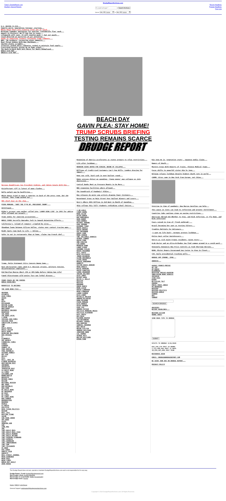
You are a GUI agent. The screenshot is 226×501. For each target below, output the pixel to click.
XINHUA (154, 294)
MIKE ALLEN (81, 214)
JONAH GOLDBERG (83, 256)
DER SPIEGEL (7, 335)
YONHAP (154, 297)
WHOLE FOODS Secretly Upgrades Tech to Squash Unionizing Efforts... (33, 220)
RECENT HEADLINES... (161, 309)
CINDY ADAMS (82, 212)
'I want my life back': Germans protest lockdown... (175, 233)
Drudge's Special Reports (13, 7)
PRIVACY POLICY (158, 364)
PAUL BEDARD (82, 224)
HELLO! (4, 356)
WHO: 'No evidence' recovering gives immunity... (23, 40)
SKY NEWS (5, 420)
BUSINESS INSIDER (9, 310)
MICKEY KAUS (82, 277)
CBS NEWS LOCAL (8, 315)
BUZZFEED (5, 312)
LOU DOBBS (81, 244)
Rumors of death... (160, 163)
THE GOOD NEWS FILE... (11, 289)
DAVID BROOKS (82, 229)
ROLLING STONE (8, 414)
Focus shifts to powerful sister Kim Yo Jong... (173, 170)
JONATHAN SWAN (83, 332)
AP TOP (154, 267)
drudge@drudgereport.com (34, 473)
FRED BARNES (82, 221)
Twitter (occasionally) (36, 477)
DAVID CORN (81, 240)
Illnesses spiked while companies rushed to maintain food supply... (32, 45)
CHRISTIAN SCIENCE (10, 322)
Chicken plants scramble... (13, 44)
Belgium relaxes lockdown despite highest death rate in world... (181, 174)
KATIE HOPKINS (83, 268)
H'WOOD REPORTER (9, 361)
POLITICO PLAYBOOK (85, 312)
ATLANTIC (5, 294)
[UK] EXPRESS (7, 439)
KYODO (154, 280)
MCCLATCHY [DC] (158, 281)
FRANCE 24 (6, 347)
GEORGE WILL (82, 335)
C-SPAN (4, 317)
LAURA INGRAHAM (83, 272)
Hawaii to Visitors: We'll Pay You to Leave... (22, 33)
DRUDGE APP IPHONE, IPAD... (164, 257)
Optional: (97, 12)
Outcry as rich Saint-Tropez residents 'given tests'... (177, 240)
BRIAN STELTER (83, 328)
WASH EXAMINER (8, 457)
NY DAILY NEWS (8, 390)
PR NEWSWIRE (157, 287)
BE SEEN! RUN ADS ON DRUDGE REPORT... (169, 361)
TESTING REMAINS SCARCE (113, 138)
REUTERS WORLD (158, 292)
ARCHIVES (155, 307)
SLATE (4, 421)
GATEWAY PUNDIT (8, 352)
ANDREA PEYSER (83, 309)
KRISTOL (80, 282)
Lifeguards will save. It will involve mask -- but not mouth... (30, 35)
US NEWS (5, 448)
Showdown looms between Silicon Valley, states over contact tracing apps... (36, 227)
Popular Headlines (215, 7)
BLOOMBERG (156, 271)
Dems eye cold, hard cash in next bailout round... (100, 175)
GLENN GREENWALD (84, 258)
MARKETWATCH (7, 375)
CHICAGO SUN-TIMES (10, 319)
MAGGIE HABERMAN (84, 261)
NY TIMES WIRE (8, 397)
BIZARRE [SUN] (83, 226)
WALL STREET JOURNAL (10, 455)
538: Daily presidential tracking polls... (171, 254)
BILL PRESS (81, 314)
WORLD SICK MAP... (9, 51)
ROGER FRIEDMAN (83, 251)
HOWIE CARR (81, 233)
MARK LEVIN (81, 288)
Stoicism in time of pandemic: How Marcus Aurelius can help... (180, 206)
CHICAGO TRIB (7, 321)
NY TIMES (5, 395)
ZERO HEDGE (6, 464)
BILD (3, 301)
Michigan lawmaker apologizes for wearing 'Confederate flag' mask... (32, 31)
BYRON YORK (81, 339)
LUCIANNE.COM (7, 374)
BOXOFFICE (6, 285)
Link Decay (23, 485)
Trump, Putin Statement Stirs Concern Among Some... (33, 265)
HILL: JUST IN (8, 360)
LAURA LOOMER (82, 293)
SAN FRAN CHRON (8, 418)
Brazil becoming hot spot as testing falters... (173, 225)
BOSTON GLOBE (7, 305)
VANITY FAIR (7, 451)
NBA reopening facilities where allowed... (96, 188)
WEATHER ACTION (158, 313)
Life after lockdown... (87, 163)
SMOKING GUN (7, 423)
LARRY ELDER (82, 247)
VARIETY (5, 453)
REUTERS (155, 288)
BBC (3, 300)
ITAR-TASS (156, 278)
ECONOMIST (6, 338)
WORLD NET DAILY (9, 462)
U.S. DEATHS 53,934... (11, 26)
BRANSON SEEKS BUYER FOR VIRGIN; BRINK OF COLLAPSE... (101, 167)
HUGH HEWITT (82, 267)
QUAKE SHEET (157, 314)
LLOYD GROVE (82, 260)
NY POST (5, 393)
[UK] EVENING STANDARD (11, 437)
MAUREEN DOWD (82, 245)
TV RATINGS (15, 285)
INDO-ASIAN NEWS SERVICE (162, 274)
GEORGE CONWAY (83, 238)
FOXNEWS (5, 345)
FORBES (4, 344)
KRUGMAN (80, 284)
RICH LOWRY (81, 295)
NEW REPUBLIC (7, 386)
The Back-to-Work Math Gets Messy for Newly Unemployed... (27, 49)
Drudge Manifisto (29, 475)
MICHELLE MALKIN (84, 297)
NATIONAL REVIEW (9, 382)
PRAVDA (154, 283)
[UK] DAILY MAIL (9, 430)
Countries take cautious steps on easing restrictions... (178, 213)
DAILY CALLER (7, 330)
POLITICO (5, 407)
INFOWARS (5, 365)
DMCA (17, 485)
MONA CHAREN (82, 235)
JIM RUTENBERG (83, 320)
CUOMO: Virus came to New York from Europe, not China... (178, 177)
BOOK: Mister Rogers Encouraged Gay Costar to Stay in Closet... (181, 250)
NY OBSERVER (7, 391)
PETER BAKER (82, 215)
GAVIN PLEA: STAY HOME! (113, 125)
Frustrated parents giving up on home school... (22, 47)
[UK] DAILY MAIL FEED (11, 432)
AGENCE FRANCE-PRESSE (161, 265)
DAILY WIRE (6, 331)
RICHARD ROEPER (83, 318)
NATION (4, 381)
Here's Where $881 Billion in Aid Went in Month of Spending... (105, 202)
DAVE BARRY (81, 219)
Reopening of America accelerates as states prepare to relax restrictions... (112, 160)
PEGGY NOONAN (82, 305)
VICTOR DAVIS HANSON (86, 265)
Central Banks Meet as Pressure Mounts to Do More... (101, 184)
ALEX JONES (81, 275)
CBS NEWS (5, 314)
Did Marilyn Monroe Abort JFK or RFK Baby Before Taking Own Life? (32, 272)
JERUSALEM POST (8, 368)
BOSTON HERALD (8, 307)
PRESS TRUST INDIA (160, 285)
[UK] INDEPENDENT (9, 442)
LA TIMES (5, 372)
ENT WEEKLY (6, 340)
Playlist (25, 478)
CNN (3, 326)
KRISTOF (80, 281)
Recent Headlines (216, 5)
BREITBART (6, 308)
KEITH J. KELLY (83, 279)
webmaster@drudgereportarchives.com (33, 488)
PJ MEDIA (5, 405)
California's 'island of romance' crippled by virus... (26, 224)
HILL (3, 358)
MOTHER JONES (7, 379)
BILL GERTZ (81, 252)
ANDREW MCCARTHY (84, 298)
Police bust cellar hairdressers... (168, 236)
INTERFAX (155, 276)
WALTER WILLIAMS (84, 337)
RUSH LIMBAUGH (83, 291)
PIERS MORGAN (82, 302)
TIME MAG (5, 427)
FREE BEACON (7, 349)
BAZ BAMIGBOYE (83, 217)
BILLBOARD (6, 303)
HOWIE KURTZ (82, 286)
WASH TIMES (6, 460)
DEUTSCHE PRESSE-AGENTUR (162, 272)
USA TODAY (6, 450)
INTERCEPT (6, 367)
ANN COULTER (82, 242)
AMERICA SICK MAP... (10, 53)
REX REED (80, 316)
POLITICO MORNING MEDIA (87, 311)
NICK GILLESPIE (83, 254)
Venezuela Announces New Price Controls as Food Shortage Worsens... (183, 247)
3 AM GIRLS (81, 210)
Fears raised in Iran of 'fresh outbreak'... (172, 222)
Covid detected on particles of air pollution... (23, 37)
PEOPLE (4, 404)
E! (2, 337)
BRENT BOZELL (82, 228)
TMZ (3, 428)
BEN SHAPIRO (82, 323)
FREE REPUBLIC (8, 351)
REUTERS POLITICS (159, 290)
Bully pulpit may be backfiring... (17, 192)
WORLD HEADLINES (9, 282)
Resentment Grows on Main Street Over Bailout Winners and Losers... (108, 198)
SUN (3, 425)
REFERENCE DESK (158, 354)
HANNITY (80, 263)
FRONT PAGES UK (8, 280)
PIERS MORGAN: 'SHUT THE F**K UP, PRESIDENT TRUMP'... (26, 204)
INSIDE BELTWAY (83, 274)
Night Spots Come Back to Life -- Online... (21, 231)
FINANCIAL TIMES (9, 342)
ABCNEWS (5, 292)
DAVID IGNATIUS (83, 270)
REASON (4, 411)
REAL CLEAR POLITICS (10, 409)
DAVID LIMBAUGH (83, 290)
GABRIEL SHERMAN (84, 325)
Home (12, 485)
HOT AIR (5, 354)
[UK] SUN (5, 444)
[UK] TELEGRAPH (8, 446)
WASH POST (6, 458)
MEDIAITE (5, 377)
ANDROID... (156, 261)
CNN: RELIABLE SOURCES (86, 237)
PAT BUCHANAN (82, 231)
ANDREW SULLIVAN (84, 330)
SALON (4, 416)
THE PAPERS (20, 280)
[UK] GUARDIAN (8, 441)
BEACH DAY (113, 119)
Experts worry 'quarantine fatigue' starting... (22, 28)
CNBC (3, 324)
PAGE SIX (80, 307)
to (115, 12)
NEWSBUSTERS (7, 400)
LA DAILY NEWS (8, 370)
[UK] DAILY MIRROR (10, 434)
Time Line (218, 9)
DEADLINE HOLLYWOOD (10, 333)
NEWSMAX (5, 402)
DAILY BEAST (7, 328)
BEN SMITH (81, 327)
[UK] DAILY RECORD (10, 435)
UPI (153, 295)
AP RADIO (155, 269)
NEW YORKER (6, 398)
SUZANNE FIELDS (83, 249)
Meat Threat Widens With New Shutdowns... (20, 42)
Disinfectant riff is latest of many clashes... (23, 188)
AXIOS (4, 298)
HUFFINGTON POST (9, 363)
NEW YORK (5, 388)
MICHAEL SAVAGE (83, 321)
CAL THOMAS (81, 334)
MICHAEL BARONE (83, 222)
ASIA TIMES (6, 296)
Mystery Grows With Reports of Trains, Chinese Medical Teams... (181, 167)
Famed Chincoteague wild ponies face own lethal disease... (28, 276)
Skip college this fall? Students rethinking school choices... (105, 205)
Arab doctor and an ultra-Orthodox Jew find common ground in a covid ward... (187, 243)
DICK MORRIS (82, 304)
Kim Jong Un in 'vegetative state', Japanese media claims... (179, 160)
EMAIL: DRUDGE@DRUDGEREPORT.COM (166, 357)
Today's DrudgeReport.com (13, 5)
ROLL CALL (6, 412)
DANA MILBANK (82, 300)
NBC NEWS (5, 384)
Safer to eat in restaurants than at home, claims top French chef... (33, 234)
